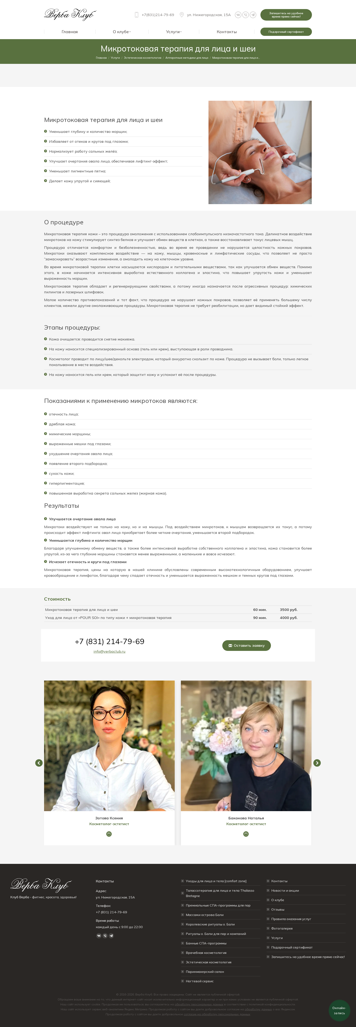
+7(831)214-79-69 (158, 14)
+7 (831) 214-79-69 (109, 641)
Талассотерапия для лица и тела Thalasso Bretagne (220, 893)
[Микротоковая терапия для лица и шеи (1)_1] (260, 152)
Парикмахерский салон (205, 972)
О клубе (277, 900)
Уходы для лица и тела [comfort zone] (216, 881)
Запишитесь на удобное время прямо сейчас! (308, 957)
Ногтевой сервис (200, 981)
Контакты (279, 881)
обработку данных (258, 1009)
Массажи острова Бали (205, 915)
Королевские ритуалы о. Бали (210, 924)
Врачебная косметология (206, 953)
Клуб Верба (19, 897)
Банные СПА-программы (206, 943)
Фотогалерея (282, 928)
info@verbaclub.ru (109, 651)
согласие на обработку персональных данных (217, 1014)
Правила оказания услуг (291, 919)
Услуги (277, 938)
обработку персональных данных (199, 1004)
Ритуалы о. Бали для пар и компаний (216, 934)
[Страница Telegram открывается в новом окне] (253, 15)
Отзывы (277, 909)
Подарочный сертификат (292, 947)
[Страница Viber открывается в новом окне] (245, 15)
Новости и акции (285, 890)
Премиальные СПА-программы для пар (218, 905)
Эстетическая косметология (208, 962)
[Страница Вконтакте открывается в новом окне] (238, 15)
